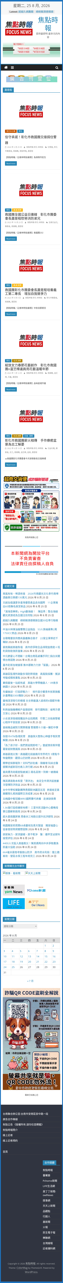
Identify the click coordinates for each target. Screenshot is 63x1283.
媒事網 (46, 1200)
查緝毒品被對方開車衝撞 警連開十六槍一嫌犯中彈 (30, 727)
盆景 (29, 452)
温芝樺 (23, 452)
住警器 (50, 147)
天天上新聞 (49, 1205)
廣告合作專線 (10, 1119)
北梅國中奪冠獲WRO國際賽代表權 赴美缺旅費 (29, 798)
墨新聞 (46, 1222)
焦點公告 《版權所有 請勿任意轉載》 (23, 1124)
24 (5, 967)
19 (21, 961)
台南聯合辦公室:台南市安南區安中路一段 (25, 1113)
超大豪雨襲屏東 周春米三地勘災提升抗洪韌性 (28, 816)
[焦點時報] (6, 67)
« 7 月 (30, 981)
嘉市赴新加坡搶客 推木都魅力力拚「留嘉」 (27, 665)
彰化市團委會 (52, 298)
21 (37, 961)
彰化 (20, 131)
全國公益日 (53, 222)
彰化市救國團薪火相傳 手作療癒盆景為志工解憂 (31, 442)
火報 (45, 1227)
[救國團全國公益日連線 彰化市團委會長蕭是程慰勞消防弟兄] (31, 175)
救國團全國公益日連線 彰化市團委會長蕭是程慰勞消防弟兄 (31, 216)
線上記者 (8, 1135)
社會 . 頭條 (28, 436)
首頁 (5, 1151)
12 (21, 956)
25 (13, 967)
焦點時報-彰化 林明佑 (35, 147)
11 (13, 956)
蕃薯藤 (46, 1175)
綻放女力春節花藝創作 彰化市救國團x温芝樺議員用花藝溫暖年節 (31, 367)
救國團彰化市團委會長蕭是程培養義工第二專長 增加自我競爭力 (31, 291)
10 (5, 956)
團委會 (7, 226)
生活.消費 (17, 360)
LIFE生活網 (49, 1186)
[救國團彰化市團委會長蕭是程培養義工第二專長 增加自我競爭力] (31, 251)
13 (29, 956)
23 (54, 961)
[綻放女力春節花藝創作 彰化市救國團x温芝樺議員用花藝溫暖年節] (31, 326)
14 (37, 956)
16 (54, 956)
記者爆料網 (49, 1248)
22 (46, 961)
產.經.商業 (17, 210)
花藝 (9, 377)
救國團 (15, 151)
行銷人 (46, 1216)
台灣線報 (48, 1243)
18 (13, 961)
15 (46, 956)
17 (5, 961)
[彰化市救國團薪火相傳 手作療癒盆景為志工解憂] (31, 401)
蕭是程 (30, 151)
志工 (11, 452)
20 (29, 961)
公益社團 (51, 448)
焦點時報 (48, 23)
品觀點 (46, 1211)
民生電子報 (49, 1232)
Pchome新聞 (50, 1180)
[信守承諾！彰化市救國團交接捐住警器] (31, 97)
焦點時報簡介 (10, 1130)
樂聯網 (46, 1237)
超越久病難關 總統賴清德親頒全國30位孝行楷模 (35, 13)
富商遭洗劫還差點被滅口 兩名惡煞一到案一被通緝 (30, 772)
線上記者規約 (10, 1140)
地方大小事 (10, 131)
